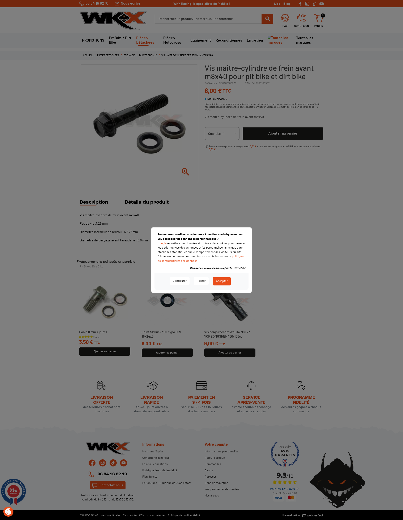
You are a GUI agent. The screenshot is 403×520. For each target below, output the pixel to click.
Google (162, 243)
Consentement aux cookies (8, 512)
